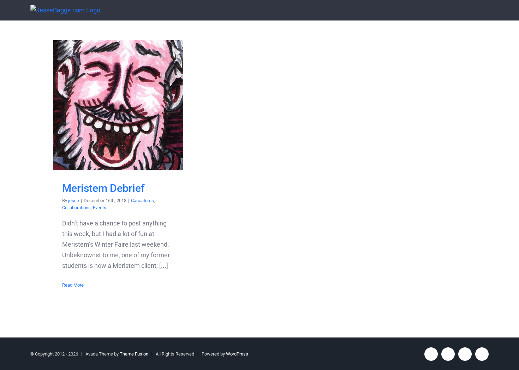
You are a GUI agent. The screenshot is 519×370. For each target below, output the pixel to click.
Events (99, 207)
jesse (73, 200)
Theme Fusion (134, 354)
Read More (73, 285)
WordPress (237, 354)
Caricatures (142, 200)
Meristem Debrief (118, 105)
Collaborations (76, 207)
